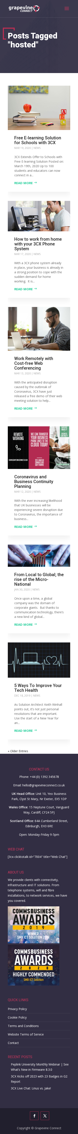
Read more (23, 183)
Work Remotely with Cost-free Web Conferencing (33, 363)
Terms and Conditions (23, 1026)
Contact (13, 1043)
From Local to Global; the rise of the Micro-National (39, 579)
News (37, 148)
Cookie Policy (17, 1017)
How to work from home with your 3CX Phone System (38, 244)
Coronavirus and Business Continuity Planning (33, 481)
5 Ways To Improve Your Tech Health (38, 688)
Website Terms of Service (26, 1034)
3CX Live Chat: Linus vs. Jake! (31, 1088)
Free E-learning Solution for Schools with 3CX (37, 140)
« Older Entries (18, 751)
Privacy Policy (17, 1009)
